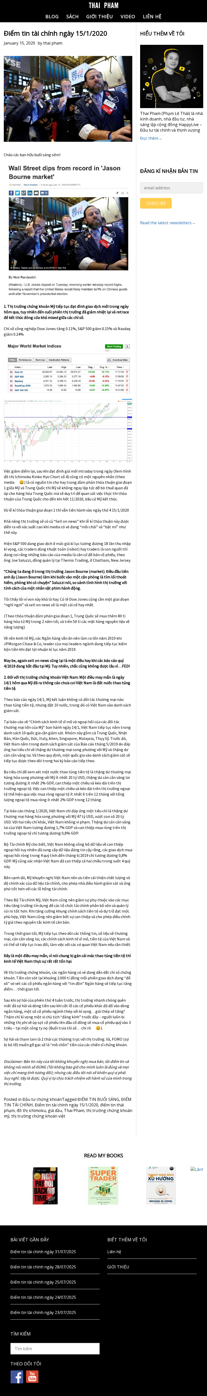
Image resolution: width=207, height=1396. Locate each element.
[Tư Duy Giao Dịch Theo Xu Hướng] (162, 1186)
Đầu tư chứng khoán (42, 1099)
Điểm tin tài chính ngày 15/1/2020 (66, 1105)
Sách (72, 16)
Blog (52, 16)
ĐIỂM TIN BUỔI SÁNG (98, 1099)
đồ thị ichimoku (31, 1110)
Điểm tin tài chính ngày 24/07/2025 (43, 1297)
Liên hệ (152, 16)
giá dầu (55, 1110)
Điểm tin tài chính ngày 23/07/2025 (43, 1312)
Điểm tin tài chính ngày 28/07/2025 (43, 1267)
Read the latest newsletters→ (168, 223)
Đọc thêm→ (151, 138)
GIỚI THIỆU (99, 16)
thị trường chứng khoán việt (38, 1116)
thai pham (52, 43)
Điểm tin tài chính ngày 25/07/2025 (43, 1282)
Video (128, 16)
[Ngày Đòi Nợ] (45, 1186)
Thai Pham (74, 1110)
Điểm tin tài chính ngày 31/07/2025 (43, 1252)
